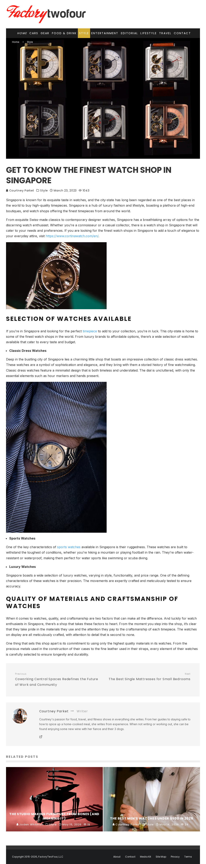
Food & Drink (64, 33)
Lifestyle (148, 33)
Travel (165, 33)
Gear (45, 33)
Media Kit (145, 857)
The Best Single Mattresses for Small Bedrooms (150, 677)
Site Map (161, 857)
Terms (188, 857)
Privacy (175, 857)
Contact (182, 33)
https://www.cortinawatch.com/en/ (72, 236)
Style (84, 33)
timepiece (90, 331)
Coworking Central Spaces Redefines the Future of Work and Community (56, 679)
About (117, 857)
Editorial (129, 33)
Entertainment (104, 33)
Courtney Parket (21, 190)
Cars (33, 33)
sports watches (68, 547)
